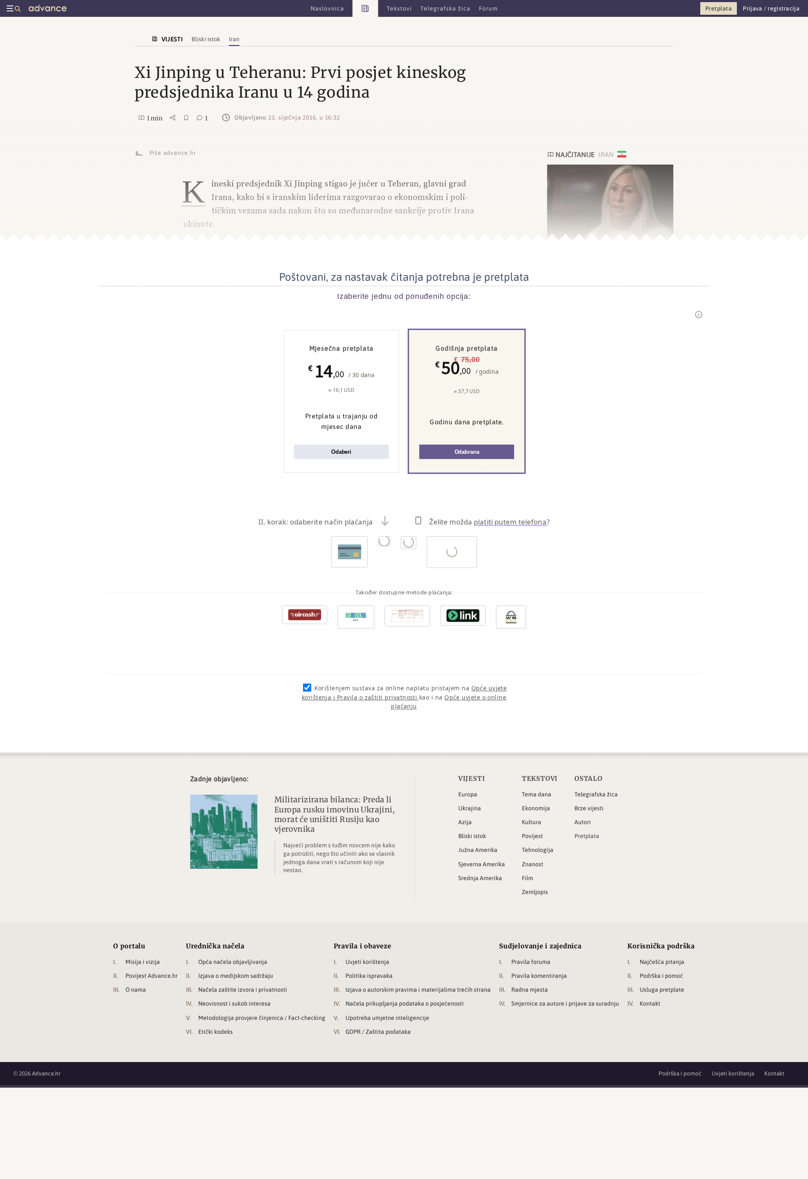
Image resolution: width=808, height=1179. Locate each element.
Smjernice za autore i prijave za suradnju (565, 1003)
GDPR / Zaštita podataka (378, 1031)
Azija (465, 822)
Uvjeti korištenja (367, 961)
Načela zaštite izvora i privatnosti (242, 989)
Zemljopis (535, 892)
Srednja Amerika (480, 878)
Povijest (532, 836)
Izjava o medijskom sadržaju (235, 975)
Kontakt (650, 1003)
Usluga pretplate (662, 989)
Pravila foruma (530, 961)
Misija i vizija (142, 961)
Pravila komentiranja (539, 975)
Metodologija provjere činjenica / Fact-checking (261, 1017)
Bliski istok (472, 836)
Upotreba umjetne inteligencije (387, 1017)
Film (527, 878)
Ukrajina (469, 808)
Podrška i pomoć (661, 975)
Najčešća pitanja (662, 961)
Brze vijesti (588, 808)
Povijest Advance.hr (151, 975)
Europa (467, 794)
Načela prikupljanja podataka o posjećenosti (405, 1003)
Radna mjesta (529, 989)
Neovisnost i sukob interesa (234, 1003)
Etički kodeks (215, 1031)
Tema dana (536, 794)
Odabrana (466, 452)
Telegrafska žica (596, 794)
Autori (582, 822)
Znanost (532, 864)
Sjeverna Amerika (481, 864)
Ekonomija (536, 808)
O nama (135, 989)
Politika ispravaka (369, 975)
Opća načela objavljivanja (232, 961)
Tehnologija (537, 849)
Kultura (531, 822)
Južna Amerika (477, 849)
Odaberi (341, 452)
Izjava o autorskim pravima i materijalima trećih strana (418, 989)
